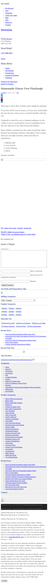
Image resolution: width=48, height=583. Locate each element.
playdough (27, 228)
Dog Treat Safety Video (12, 485)
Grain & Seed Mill (10, 415)
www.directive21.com (16, 537)
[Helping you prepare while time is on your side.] (6, 39)
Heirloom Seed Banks (12, 419)
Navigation (6, 29)
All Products (9, 71)
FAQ (6, 20)
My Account (9, 8)
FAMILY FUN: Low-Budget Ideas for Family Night (18, 234)
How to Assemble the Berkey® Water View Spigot (20, 334)
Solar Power (9, 443)
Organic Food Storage (12, 429)
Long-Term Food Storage (13, 423)
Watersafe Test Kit (10, 455)
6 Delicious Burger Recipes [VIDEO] (16, 483)
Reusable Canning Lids (12, 439)
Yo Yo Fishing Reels (11, 457)
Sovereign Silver (10, 445)
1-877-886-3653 (6, 53)
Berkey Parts (9, 401)
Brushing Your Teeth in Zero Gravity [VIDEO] (18, 479)
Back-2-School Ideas (11, 342)
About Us (8, 22)
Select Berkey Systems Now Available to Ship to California (23, 387)
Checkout (8, 13)
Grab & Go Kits (9, 413)
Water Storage (9, 453)
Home (7, 68)
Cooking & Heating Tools (12, 407)
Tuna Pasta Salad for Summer (14, 489)
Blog (6, 18)
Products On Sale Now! (9, 82)
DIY (18, 92)
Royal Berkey (9, 391)
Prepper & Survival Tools (12, 433)
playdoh (20, 228)
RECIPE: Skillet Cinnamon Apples (12, 232)
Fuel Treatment (10, 411)
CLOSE (4, 581)
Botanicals (8, 405)
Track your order (11, 15)
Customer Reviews (12, 75)
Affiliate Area (9, 389)
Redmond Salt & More (12, 435)
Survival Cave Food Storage (13, 447)
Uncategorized (9, 451)
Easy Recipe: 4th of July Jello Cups (16, 487)
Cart (6, 11)
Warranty (8, 385)
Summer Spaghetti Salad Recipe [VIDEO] (17, 344)
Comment (5, 249)
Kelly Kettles (9, 421)
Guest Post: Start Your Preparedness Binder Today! (20, 340)
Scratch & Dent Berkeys (12, 441)
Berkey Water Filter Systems (13, 403)
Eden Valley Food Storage (13, 409)
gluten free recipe (10, 228)
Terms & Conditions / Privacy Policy (16, 383)
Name (36, 271)
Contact (8, 25)
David (4, 92)
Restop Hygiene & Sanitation (14, 437)
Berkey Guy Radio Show (12, 381)
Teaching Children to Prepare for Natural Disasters (20, 477)
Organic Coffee (10, 427)
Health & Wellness (11, 417)
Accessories (9, 73)
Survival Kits (9, 449)
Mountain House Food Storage (14, 425)
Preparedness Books (11, 431)
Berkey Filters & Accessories (13, 399)
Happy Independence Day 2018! (15, 481)
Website (33, 281)
